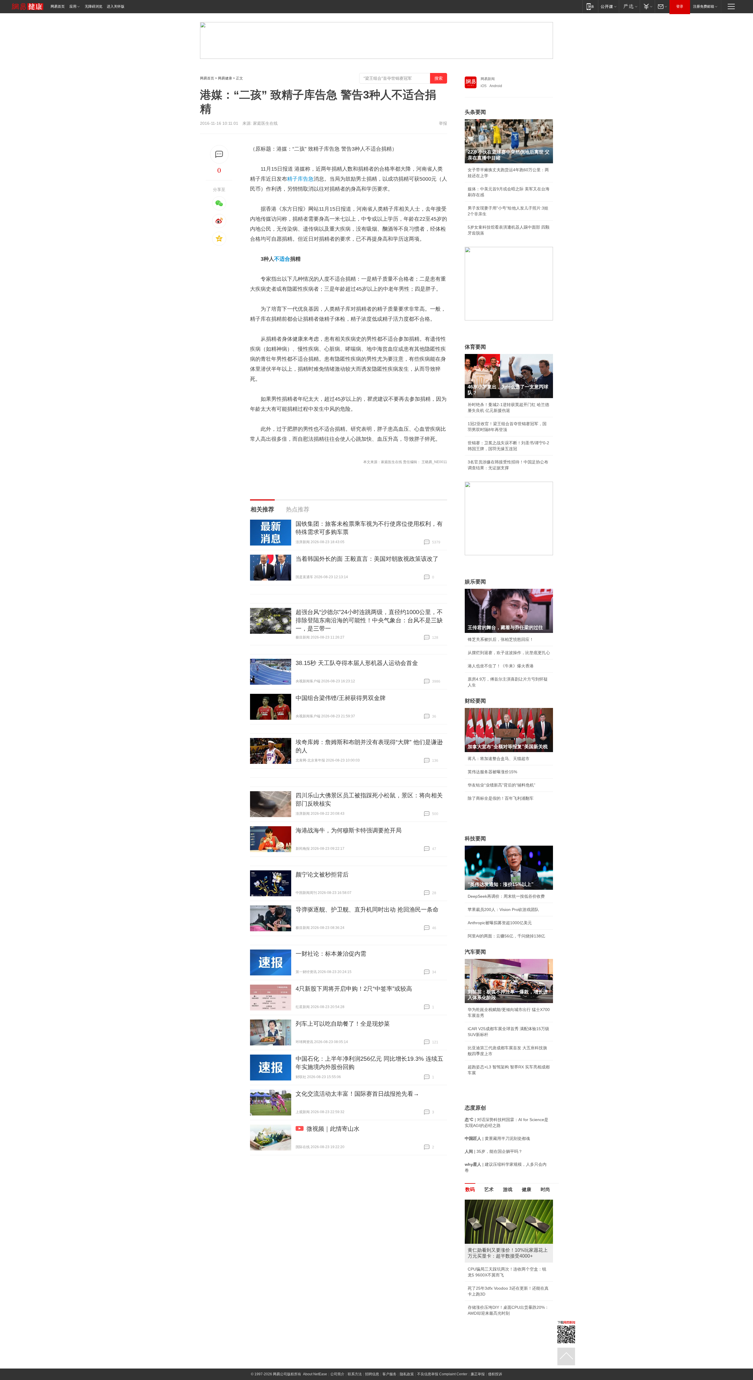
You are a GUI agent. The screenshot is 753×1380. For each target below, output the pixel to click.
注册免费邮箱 (703, 6)
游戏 (507, 1189)
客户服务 (389, 1374)
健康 (526, 1189)
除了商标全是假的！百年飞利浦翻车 (501, 798)
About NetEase (315, 1374)
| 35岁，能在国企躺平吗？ (493, 1151)
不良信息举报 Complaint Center (442, 1374)
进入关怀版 (115, 6)
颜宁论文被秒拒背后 (322, 874)
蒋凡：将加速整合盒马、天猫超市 (498, 758)
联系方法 (355, 1374)
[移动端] (590, 6)
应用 (72, 6)
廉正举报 (478, 1374)
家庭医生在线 (265, 123)
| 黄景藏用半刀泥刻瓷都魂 (497, 1138)
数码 (470, 1189)
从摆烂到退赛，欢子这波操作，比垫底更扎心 (509, 652)
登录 (679, 6)
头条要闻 (475, 112)
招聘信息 (372, 1374)
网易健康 (225, 78)
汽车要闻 (475, 952)
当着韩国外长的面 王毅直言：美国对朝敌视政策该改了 (367, 559)
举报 (443, 123)
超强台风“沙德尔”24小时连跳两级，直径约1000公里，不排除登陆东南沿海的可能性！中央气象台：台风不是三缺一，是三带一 (369, 620)
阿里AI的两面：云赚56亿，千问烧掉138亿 (506, 936)
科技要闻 (475, 839)
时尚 (545, 1189)
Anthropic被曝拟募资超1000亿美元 (500, 922)
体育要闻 (475, 347)
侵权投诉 (495, 1374)
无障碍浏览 (93, 6)
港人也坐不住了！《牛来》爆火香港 (501, 666)
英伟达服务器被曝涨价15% (492, 771)
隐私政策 (407, 1374)
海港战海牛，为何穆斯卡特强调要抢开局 (349, 830)
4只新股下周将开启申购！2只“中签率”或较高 (354, 988)
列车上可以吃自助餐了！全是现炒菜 (343, 1023)
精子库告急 (300, 179)
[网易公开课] (608, 6)
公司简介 (337, 1374)
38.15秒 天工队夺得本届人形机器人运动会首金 (357, 663)
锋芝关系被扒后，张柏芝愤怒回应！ (501, 639)
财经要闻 (475, 701)
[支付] (647, 6)
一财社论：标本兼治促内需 (331, 953)
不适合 (282, 259)
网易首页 (58, 6)
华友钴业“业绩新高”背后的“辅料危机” (501, 785)
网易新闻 (488, 79)
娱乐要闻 (475, 582)
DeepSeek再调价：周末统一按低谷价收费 (506, 896)
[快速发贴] (219, 154)
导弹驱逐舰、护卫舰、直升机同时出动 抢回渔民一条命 (367, 909)
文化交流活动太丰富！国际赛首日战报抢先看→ (357, 1093)
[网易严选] (629, 6)
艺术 (489, 1189)
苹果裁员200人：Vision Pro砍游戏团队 (503, 909)
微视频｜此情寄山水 (332, 1128)
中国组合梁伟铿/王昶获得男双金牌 (341, 698)
